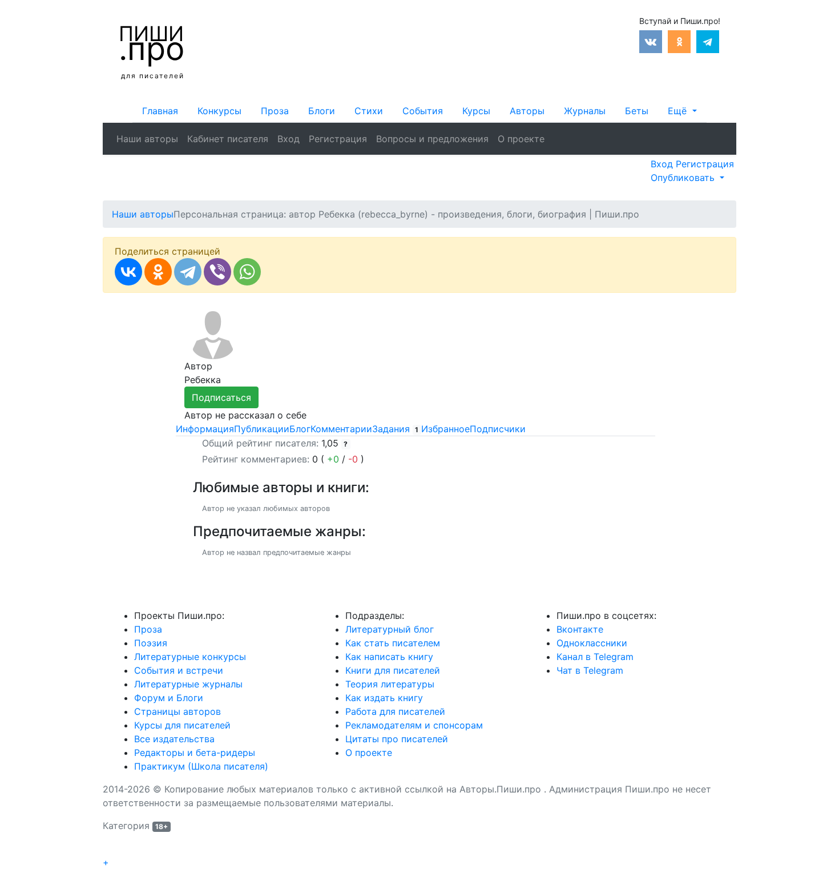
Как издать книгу (384, 697)
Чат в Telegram (589, 670)
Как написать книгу (389, 656)
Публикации (261, 428)
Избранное (445, 428)
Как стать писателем (392, 643)
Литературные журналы (188, 684)
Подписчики (498, 428)
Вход (288, 138)
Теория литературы (389, 684)
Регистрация (338, 138)
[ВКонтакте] (128, 271)
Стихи (368, 110)
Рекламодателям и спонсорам (414, 725)
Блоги (321, 110)
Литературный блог (389, 629)
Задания (395, 428)
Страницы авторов (177, 711)
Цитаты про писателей (396, 739)
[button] (682, 111)
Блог (299, 428)
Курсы (476, 110)
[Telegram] (187, 271)
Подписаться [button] (221, 397)
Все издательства (174, 739)
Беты (636, 110)
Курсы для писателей (182, 725)
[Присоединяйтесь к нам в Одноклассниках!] (679, 40)
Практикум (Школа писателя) (201, 766)
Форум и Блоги (168, 697)
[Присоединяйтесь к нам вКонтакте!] (650, 40)
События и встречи (178, 670)
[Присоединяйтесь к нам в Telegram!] (707, 40)
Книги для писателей (392, 670)
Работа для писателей (395, 711)
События (422, 110)
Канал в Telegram (595, 656)
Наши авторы (147, 138)
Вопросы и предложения (432, 138)
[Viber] (217, 271)
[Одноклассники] (158, 271)
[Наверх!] (110, 849)
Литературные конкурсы (190, 656)
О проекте (521, 138)
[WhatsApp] (247, 271)
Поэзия (150, 643)
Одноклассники (591, 643)
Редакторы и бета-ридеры (194, 752)
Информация (205, 428)
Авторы (527, 110)
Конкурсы (219, 110)
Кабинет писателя (227, 138)
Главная (160, 110)
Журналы (585, 110)
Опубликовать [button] (684, 177)
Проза (275, 110)
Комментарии (341, 428)
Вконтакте (579, 629)
